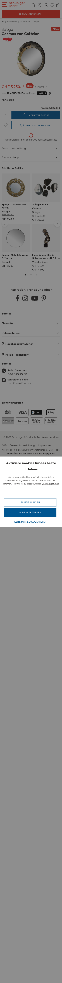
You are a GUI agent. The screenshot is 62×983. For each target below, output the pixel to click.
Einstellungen (30, 502)
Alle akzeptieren (30, 512)
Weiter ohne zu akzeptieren (30, 521)
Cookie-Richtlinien (50, 483)
